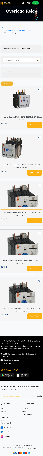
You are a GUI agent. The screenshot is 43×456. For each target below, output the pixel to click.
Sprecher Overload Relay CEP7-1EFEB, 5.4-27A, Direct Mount (21, 214)
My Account (26, 408)
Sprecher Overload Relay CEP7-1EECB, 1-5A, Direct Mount (21, 118)
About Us (4, 411)
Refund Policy (19, 448)
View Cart (25, 411)
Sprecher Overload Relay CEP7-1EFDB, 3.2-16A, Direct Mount (21, 166)
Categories (13, 28)
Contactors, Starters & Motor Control (18, 30)
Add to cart (34, 125)
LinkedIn (7, 432)
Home (4, 28)
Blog (2, 421)
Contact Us (4, 417)
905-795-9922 (10, 363)
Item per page (8, 71)
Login (35, 3)
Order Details (27, 414)
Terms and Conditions (33, 448)
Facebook (7, 427)
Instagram (7, 436)
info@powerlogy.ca (11, 360)
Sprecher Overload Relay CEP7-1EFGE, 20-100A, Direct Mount (21, 309)
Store (2, 414)
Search (7, 84)
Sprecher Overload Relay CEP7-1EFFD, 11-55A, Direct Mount (21, 261)
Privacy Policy (7, 448)
